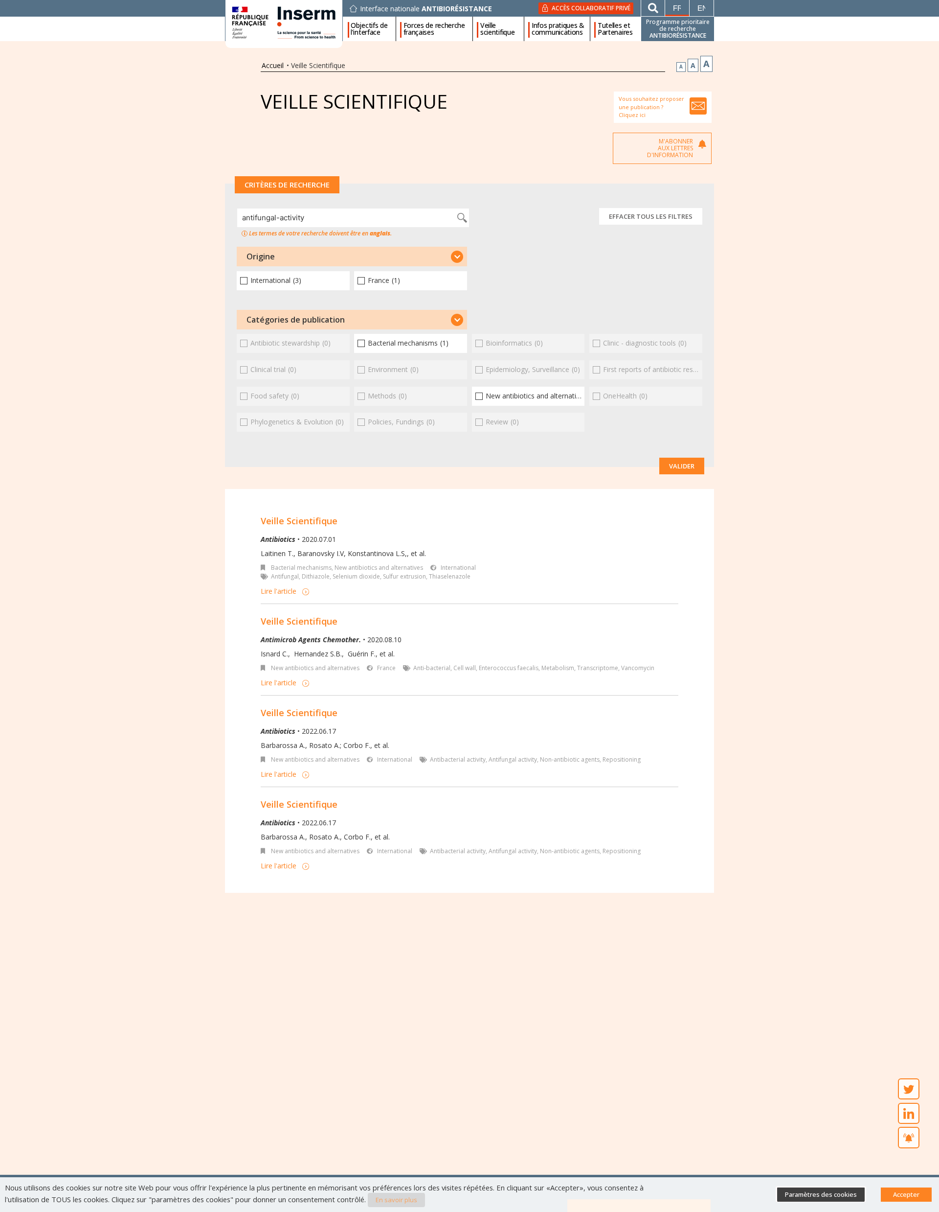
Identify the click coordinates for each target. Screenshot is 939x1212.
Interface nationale (426, 9)
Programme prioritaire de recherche (678, 29)
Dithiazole (316, 576)
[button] (352, 256)
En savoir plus (396, 1199)
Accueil (273, 65)
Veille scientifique (497, 29)
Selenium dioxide (356, 576)
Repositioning (622, 759)
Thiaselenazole (449, 576)
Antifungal (285, 576)
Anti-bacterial (431, 668)
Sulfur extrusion (404, 576)
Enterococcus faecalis (508, 668)
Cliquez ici (632, 114)
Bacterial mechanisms (301, 567)
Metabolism (557, 668)
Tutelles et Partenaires (615, 29)
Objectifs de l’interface (369, 29)
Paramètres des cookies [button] (821, 1194)
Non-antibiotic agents (570, 759)
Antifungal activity (513, 759)
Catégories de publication (295, 319)
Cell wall (464, 668)
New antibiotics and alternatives (379, 567)
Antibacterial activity (458, 759)
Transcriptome (597, 668)
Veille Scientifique (299, 521)
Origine (260, 256)
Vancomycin (637, 668)
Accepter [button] (906, 1194)
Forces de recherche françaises (434, 29)
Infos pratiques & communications (558, 29)
